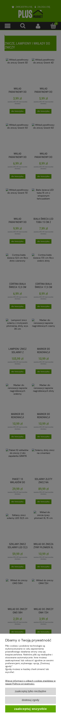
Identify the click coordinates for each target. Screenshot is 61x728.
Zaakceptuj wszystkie (30, 708)
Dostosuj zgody (30, 699)
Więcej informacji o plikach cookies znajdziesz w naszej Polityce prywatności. (30, 682)
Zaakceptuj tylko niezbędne (30, 691)
